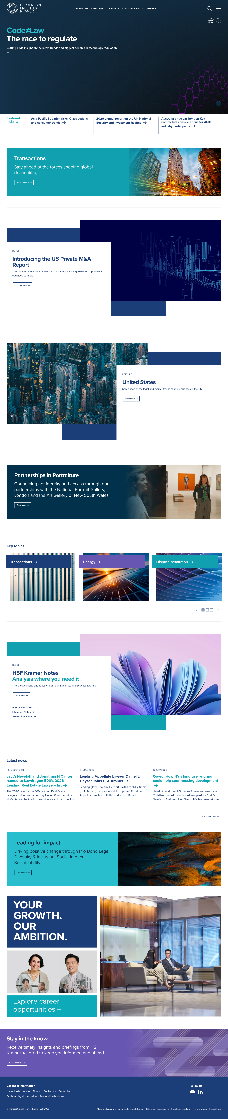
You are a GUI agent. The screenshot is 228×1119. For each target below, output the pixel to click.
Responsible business (52, 1096)
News (10, 1091)
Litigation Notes (21, 712)
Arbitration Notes (22, 716)
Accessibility (163, 1109)
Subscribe (64, 1091)
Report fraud (215, 1109)
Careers (150, 8)
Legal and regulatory (181, 1109)
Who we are (23, 1091)
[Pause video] (218, 104)
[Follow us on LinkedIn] (200, 1092)
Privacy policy (200, 1109)
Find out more (21, 285)
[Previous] (196, 609)
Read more (130, 398)
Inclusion (32, 1096)
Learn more (20, 695)
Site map (150, 1109)
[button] (210, 9)
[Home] (29, 8)
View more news (209, 816)
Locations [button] (132, 8)
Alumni (36, 1091)
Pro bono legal (15, 1096)
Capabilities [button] (80, 8)
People (98, 8)
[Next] (217, 609)
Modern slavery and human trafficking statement (120, 1109)
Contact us (49, 1091)
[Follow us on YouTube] (192, 1092)
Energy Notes (20, 707)
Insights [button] (114, 8)
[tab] (203, 609)
